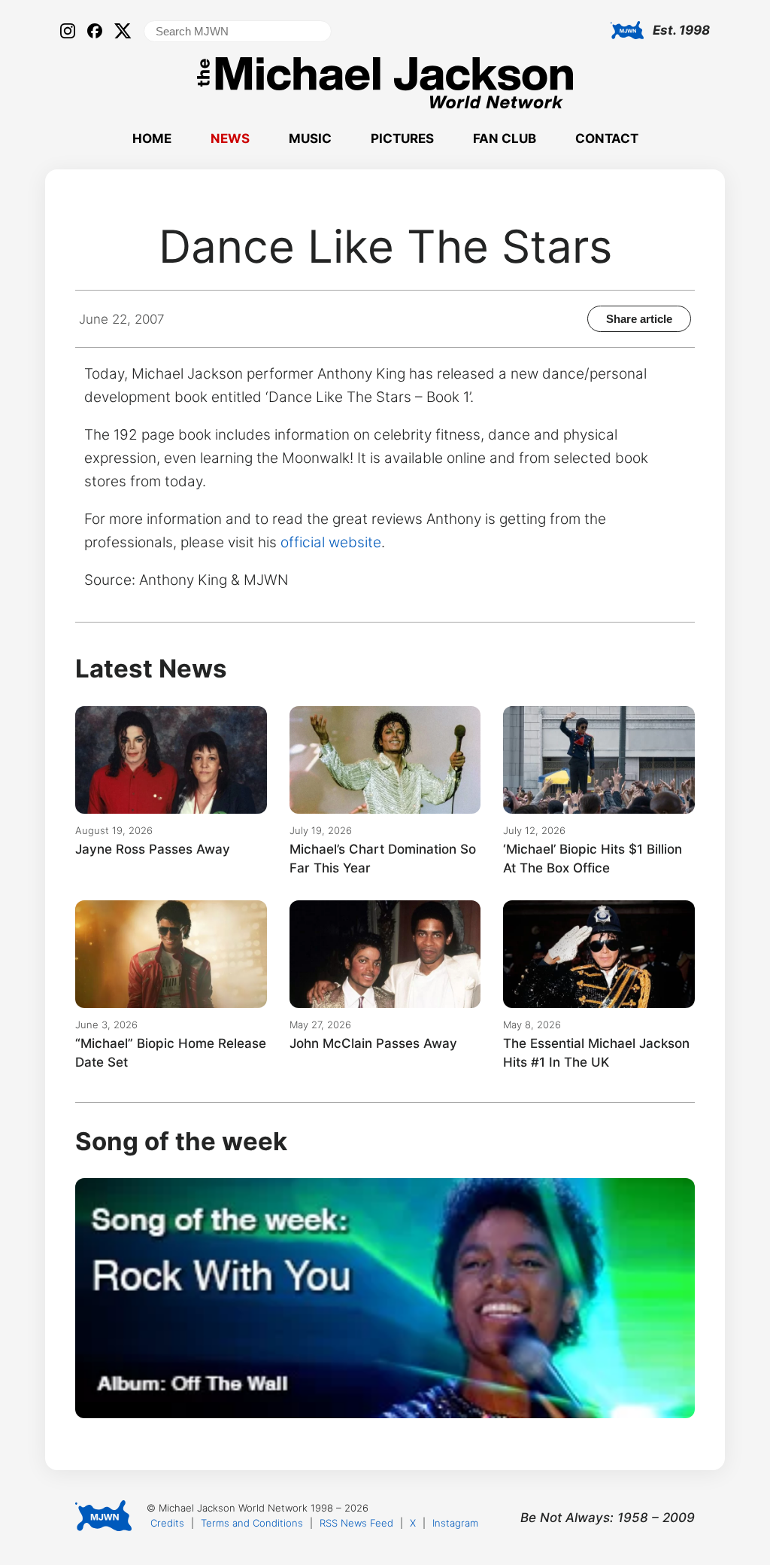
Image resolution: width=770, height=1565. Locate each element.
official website (330, 542)
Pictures (402, 138)
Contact (606, 138)
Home (151, 138)
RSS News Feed (356, 1523)
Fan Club (504, 138)
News (230, 138)
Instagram (455, 1523)
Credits (167, 1523)
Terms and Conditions (252, 1523)
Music (310, 138)
